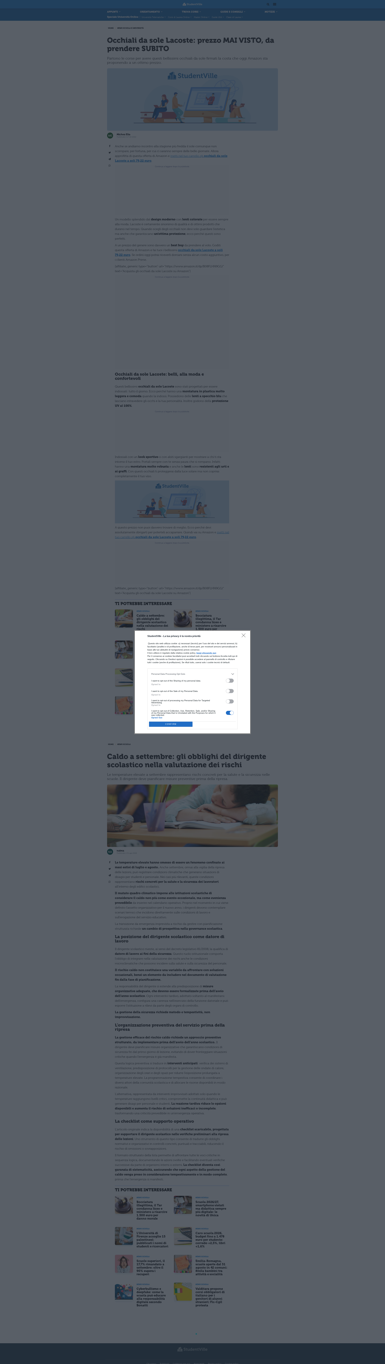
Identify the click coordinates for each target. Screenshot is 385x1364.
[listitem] (192, 674)
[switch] (230, 681)
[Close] (244, 636)
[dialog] (192, 682)
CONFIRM (170, 724)
